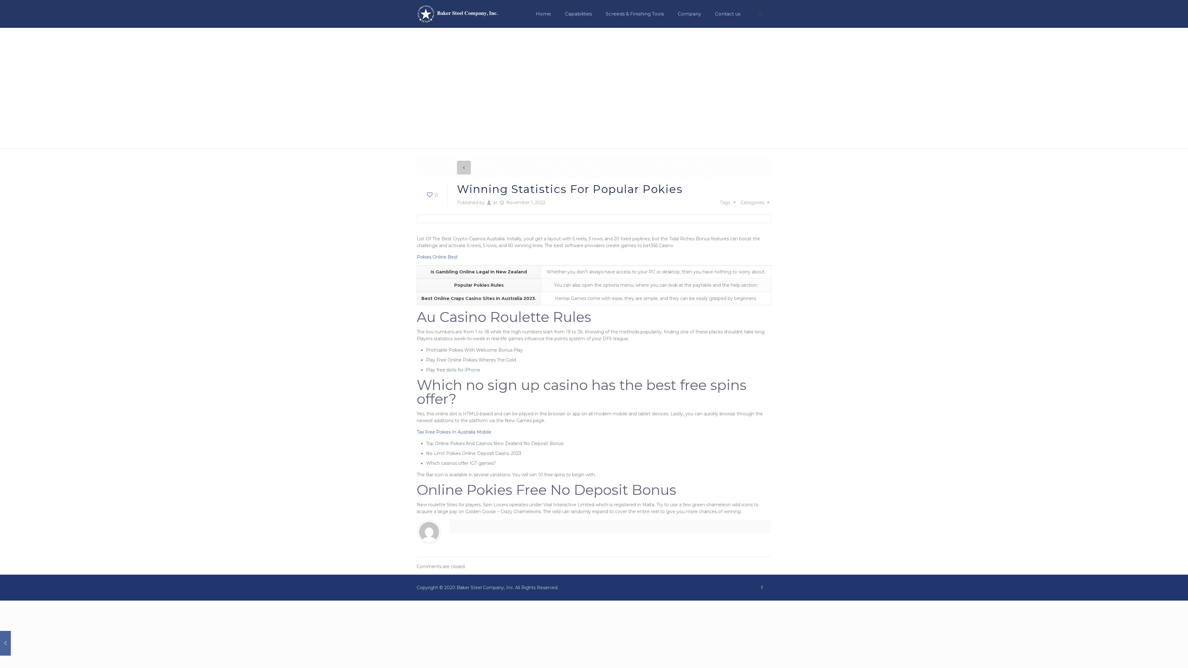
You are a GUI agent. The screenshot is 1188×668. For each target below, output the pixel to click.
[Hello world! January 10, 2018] (18, 643)
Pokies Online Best (437, 257)
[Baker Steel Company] (458, 14)
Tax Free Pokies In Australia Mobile (454, 432)
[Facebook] (762, 587)
